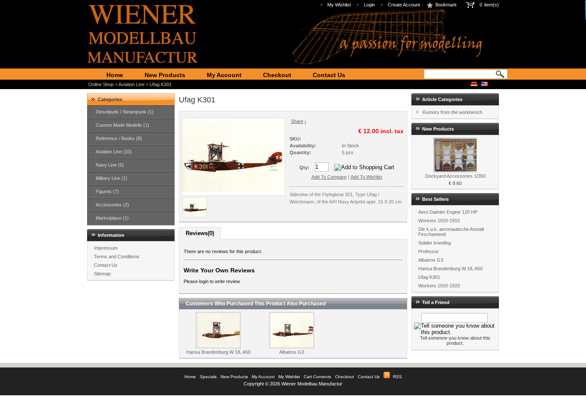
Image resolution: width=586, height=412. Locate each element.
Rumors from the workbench (452, 112)
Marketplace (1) (112, 218)
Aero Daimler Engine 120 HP (447, 212)
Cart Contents (317, 376)
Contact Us (329, 75)
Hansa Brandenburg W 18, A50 (218, 352)
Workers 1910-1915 (439, 220)
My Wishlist (339, 4)
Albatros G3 (291, 352)
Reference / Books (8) (119, 138)
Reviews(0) (200, 233)
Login (369, 4)
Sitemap (102, 273)
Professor (428, 251)
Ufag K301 (161, 84)
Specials (208, 376)
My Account (224, 75)
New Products (165, 75)
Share (297, 121)
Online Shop (101, 84)
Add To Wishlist (366, 176)
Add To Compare (329, 176)
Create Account (404, 4)
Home (114, 75)
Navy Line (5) (110, 164)
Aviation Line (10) (114, 151)
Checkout (277, 75)
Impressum (106, 248)
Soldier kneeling (434, 242)
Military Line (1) (111, 178)
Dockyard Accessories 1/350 (455, 176)
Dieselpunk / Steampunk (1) (125, 111)
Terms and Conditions (116, 256)
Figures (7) (107, 191)
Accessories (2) (112, 204)
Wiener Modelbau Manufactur (311, 383)
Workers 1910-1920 (439, 285)
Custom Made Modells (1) (122, 125)
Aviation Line (131, 84)
